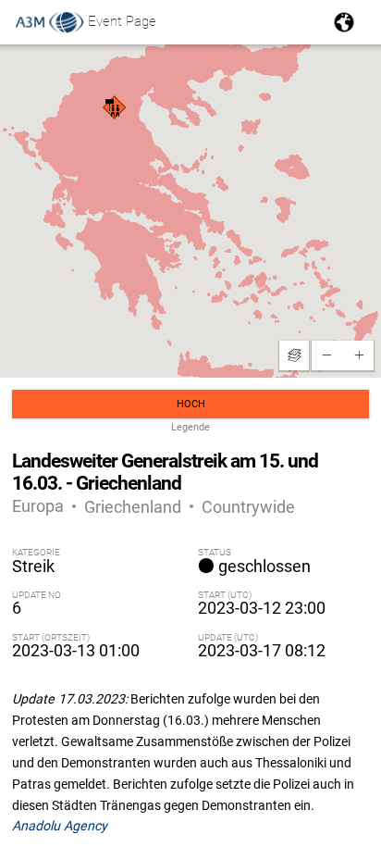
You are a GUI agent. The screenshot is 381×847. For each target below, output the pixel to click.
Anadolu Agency (59, 825)
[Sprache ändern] (344, 22)
